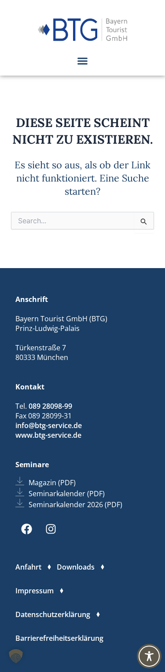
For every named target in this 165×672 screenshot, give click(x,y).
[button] (82, 60)
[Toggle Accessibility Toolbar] (149, 656)
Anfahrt (28, 567)
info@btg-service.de (48, 425)
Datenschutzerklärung (52, 614)
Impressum (34, 591)
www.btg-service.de (48, 435)
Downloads (76, 567)
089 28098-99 (50, 406)
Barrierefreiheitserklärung (59, 638)
